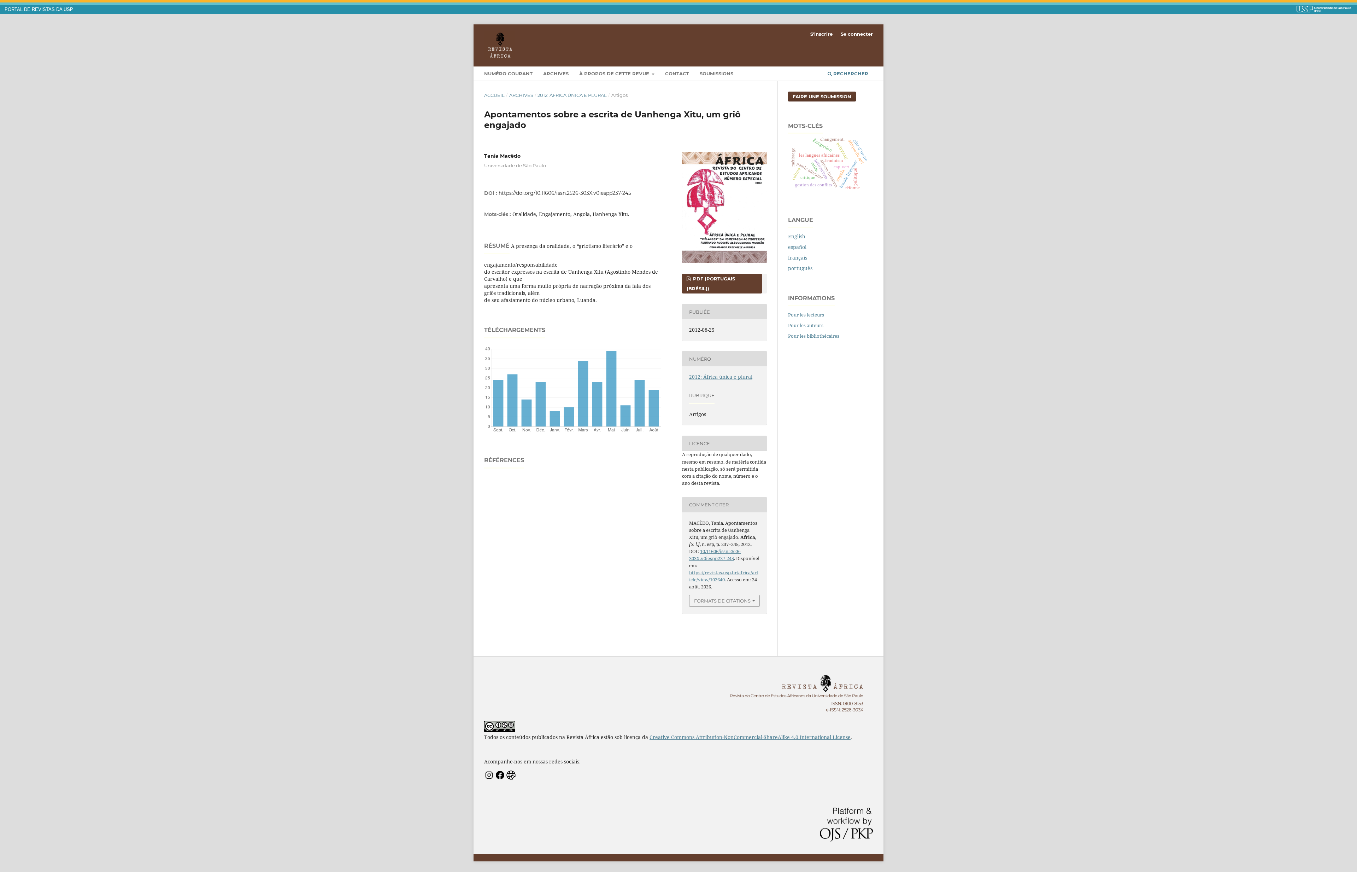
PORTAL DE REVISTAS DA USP (39, 9)
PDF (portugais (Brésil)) (711, 283)
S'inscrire (821, 34)
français (797, 257)
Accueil (494, 95)
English (796, 236)
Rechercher (850, 73)
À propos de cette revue (615, 73)
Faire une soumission (822, 96)
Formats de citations (722, 601)
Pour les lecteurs (806, 315)
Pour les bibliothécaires (813, 336)
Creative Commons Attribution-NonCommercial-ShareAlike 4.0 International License (750, 737)
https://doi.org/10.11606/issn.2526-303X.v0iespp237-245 (565, 193)
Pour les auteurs (805, 325)
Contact (677, 73)
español (797, 247)
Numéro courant (508, 73)
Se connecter (857, 34)
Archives (556, 73)
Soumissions (716, 73)
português (800, 268)
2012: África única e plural (572, 95)
